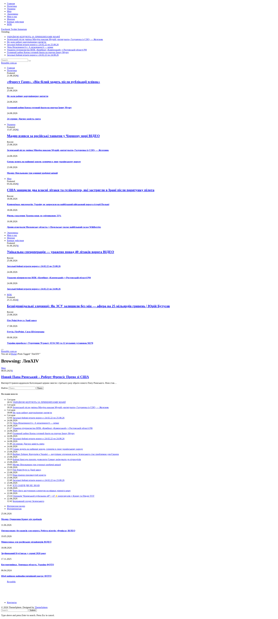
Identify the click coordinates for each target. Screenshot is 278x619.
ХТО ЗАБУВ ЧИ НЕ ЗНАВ (26, 485)
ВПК (9, 24)
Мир (9, 11)
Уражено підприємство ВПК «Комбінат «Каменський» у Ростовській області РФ (47, 50)
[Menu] (2, 349)
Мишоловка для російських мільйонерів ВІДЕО (26, 542)
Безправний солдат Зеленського (28, 501)
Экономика (12, 14)
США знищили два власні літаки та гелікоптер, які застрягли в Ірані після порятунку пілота (80, 190)
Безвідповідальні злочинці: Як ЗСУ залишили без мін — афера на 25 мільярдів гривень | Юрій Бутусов (88, 306)
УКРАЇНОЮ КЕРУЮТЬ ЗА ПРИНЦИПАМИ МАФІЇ (33, 37)
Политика (12, 6)
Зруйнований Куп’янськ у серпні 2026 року (23, 553)
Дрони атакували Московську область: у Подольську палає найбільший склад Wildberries (54, 227)
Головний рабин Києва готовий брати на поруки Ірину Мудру (38, 52)
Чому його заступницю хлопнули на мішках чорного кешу (42, 490)
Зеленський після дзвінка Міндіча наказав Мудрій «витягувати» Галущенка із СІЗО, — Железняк (55, 39)
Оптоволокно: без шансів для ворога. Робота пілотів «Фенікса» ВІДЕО (38, 530)
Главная (11, 3)
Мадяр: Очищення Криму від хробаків (21, 519)
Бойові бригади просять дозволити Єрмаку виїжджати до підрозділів (47, 459)
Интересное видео (16, 506)
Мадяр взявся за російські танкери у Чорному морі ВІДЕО (53, 136)
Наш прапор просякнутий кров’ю (29, 475)
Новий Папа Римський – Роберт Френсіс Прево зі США (45, 377)
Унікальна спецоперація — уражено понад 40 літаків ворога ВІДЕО (60, 252)
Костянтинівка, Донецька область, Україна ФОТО (27, 564)
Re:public (11, 581)
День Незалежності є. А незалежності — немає (30, 47)
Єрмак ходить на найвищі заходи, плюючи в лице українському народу (44, 161)
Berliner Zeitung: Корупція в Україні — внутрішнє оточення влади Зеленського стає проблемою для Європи (66, 454)
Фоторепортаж (14, 508)
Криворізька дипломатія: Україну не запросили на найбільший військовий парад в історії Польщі (58, 204)
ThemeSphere (41, 607)
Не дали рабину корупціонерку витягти (26, 42)
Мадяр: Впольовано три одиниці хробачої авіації (32, 173)
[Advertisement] (54, 591)
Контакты (12, 602)
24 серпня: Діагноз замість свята (24, 119)
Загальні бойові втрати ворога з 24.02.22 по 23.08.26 (38, 480)
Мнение (11, 19)
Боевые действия (15, 22)
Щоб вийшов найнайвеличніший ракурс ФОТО (26, 576)
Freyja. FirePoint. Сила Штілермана (25, 331)
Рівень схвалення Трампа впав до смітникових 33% (34, 215)
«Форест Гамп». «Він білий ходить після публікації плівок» (53, 82)
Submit (33, 610)
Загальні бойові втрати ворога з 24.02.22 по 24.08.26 (33, 55)
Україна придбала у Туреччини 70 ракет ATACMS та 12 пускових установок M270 (50, 343)
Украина (11, 9)
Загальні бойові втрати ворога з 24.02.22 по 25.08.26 (33, 44)
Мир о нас (12, 16)
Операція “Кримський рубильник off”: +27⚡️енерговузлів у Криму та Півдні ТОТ (53, 496)
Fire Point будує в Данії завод (22, 320)
